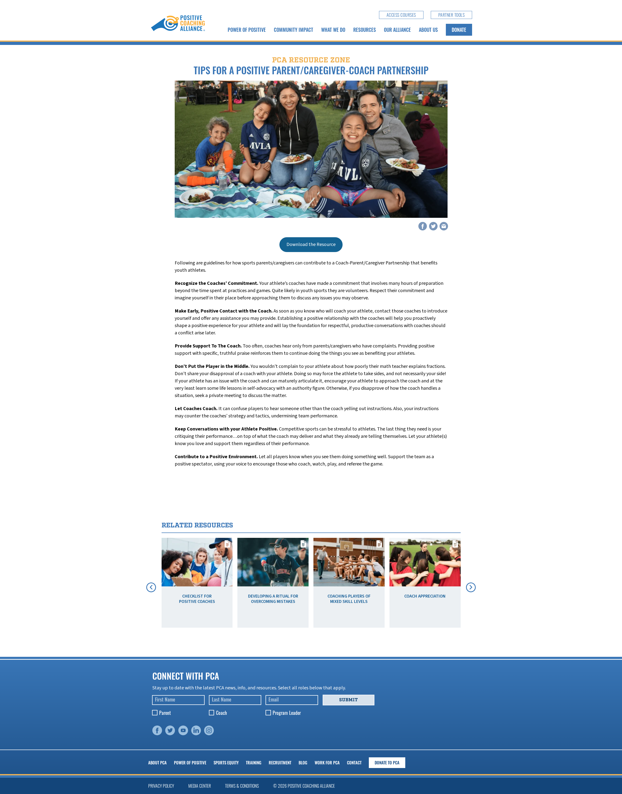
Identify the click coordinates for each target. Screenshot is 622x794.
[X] (433, 226)
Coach (221, 712)
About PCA (157, 763)
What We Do (333, 29)
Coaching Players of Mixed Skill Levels (349, 599)
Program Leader (287, 712)
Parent (165, 712)
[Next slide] (471, 587)
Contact (354, 763)
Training (253, 763)
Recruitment (280, 763)
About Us (428, 29)
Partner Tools (451, 15)
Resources (364, 29)
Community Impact (293, 29)
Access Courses (401, 15)
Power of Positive (247, 29)
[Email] (444, 226)
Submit (348, 700)
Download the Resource (311, 244)
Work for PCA (327, 763)
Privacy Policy (161, 786)
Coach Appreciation (425, 596)
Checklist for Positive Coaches (197, 599)
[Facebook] (422, 226)
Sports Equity (226, 763)
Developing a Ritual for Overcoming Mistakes (273, 599)
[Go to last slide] (151, 587)
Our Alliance (397, 29)
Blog (303, 763)
